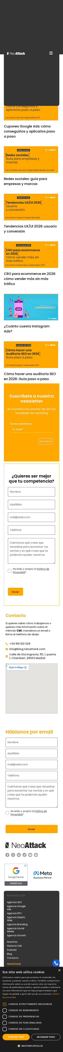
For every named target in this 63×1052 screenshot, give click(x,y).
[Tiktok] (25, 855)
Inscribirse (45, 441)
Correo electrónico (21, 423)
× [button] (59, 970)
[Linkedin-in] (19, 855)
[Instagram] (13, 855)
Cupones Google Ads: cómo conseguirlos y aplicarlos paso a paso (29, 131)
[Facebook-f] (7, 855)
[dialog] (31, 1009)
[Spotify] (36, 855)
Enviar (15, 591)
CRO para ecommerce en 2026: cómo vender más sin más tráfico (30, 278)
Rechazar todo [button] (46, 1037)
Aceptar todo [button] (16, 1037)
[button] (51, 53)
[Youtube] (30, 855)
